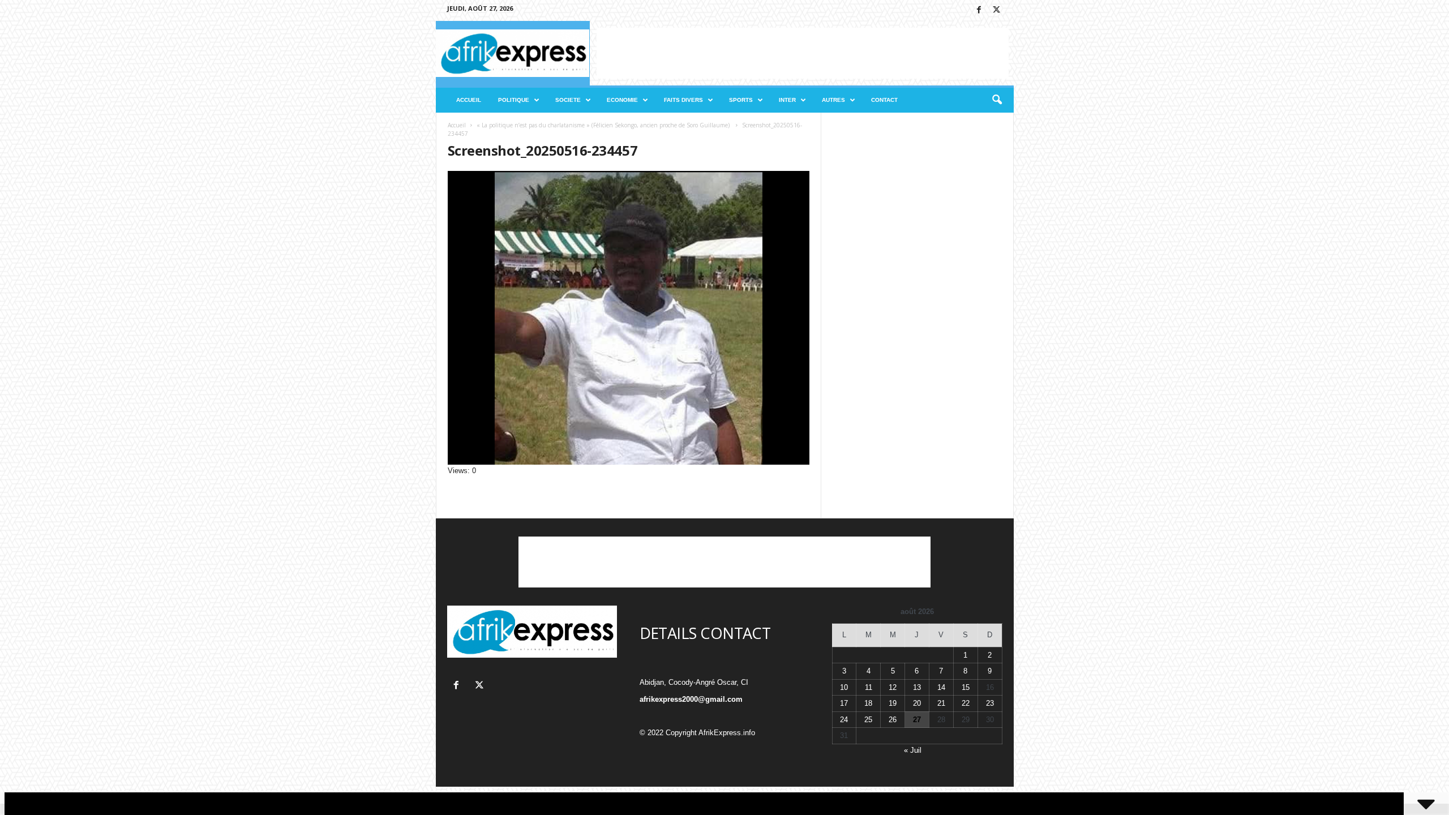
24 (844, 719)
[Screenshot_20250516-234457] (629, 318)
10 (844, 687)
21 (941, 703)
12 (893, 687)
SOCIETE (568, 100)
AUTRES (833, 100)
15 (966, 687)
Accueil (457, 125)
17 (844, 703)
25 (868, 719)
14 (941, 687)
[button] (996, 100)
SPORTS (741, 100)
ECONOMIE (622, 100)
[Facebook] (979, 10)
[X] (997, 10)
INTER (787, 100)
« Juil (912, 750)
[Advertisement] (803, 53)
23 (990, 703)
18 (868, 703)
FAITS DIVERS (683, 100)
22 (966, 703)
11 (868, 687)
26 (893, 719)
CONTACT (884, 100)
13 (917, 687)
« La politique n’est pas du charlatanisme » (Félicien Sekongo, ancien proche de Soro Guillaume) (604, 125)
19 (893, 703)
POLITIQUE (513, 100)
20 (917, 703)
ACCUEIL (468, 100)
